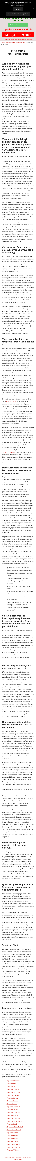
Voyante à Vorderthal (13, 1147)
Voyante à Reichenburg (14, 1118)
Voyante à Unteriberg (13, 1144)
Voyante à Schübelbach (14, 1130)
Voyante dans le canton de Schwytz (16, 42)
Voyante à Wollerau (13, 1150)
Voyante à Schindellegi (15, 1127)
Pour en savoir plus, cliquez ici (18, 14)
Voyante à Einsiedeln (13, 1089)
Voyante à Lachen (12, 1110)
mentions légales (10, 1158)
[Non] (34, 9)
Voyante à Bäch (11, 1086)
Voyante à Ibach (12, 1104)
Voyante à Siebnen (12, 1135)
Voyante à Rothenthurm (14, 1121)
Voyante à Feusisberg (13, 1092)
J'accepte (18, 9)
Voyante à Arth (11, 1084)
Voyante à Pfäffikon (8, 452)
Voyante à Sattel (11, 401)
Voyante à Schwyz (12, 1133)
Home (3, 42)
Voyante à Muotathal (13, 1112)
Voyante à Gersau (12, 1098)
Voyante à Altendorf (13, 1081)
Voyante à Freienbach (13, 1095)
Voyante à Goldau (12, 1101)
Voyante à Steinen (12, 1138)
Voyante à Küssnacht (13, 1107)
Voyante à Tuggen (12, 1141)
